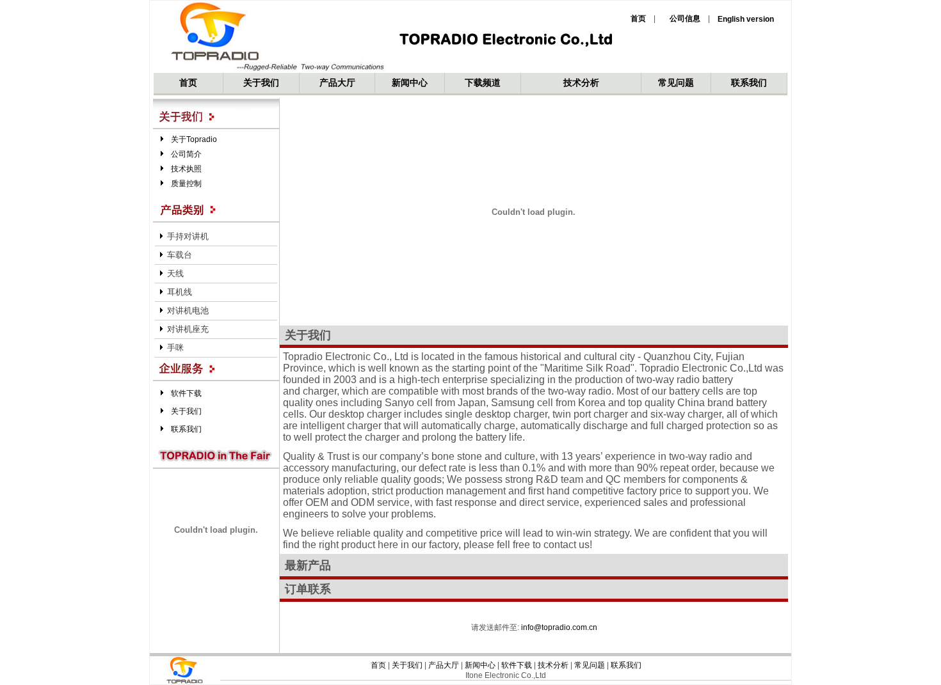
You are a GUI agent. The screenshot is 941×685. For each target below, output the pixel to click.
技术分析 (581, 82)
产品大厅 (337, 82)
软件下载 (186, 393)
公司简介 (186, 154)
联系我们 (749, 82)
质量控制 (186, 183)
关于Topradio (194, 139)
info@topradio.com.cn (559, 627)
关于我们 (261, 82)
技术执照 (186, 168)
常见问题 (676, 82)
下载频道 (483, 82)
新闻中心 (410, 82)
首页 (188, 82)
